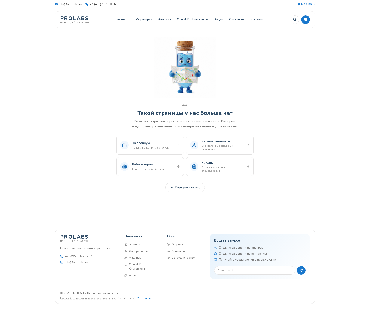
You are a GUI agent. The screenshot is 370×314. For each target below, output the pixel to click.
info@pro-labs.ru (70, 4)
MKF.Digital (144, 298)
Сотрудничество (183, 258)
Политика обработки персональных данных (88, 298)
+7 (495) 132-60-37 (103, 4)
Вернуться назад (187, 187)
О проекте (236, 19)
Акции (218, 19)
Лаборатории (142, 19)
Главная (121, 19)
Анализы (164, 19)
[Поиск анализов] (295, 19)
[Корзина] (305, 19)
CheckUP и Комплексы (192, 19)
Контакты (257, 19)
